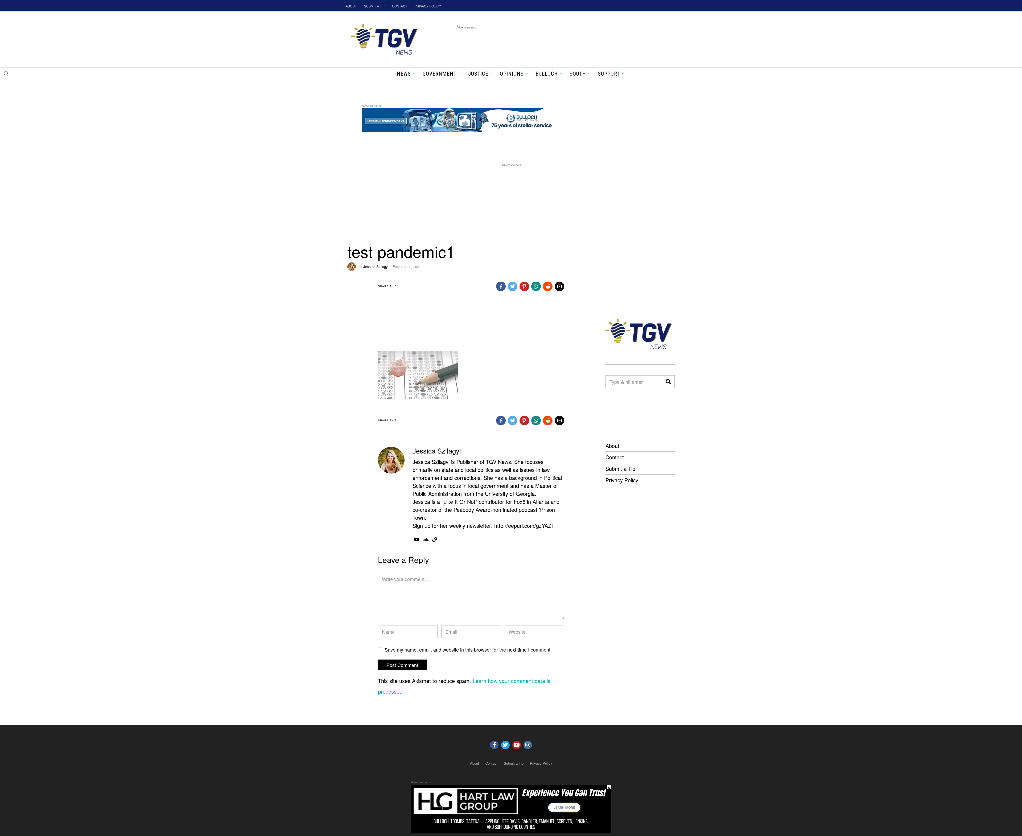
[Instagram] (528, 745)
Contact (614, 457)
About (612, 446)
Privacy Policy (621, 480)
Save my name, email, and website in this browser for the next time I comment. (468, 649)
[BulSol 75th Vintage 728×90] (459, 119)
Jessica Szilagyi (376, 266)
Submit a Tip (620, 468)
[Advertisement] (553, 42)
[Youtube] (516, 745)
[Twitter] (505, 745)
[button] (6, 73)
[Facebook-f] (494, 745)
